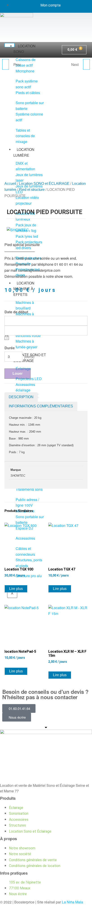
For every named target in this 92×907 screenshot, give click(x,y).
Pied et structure (32, 190)
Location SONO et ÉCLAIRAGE (44, 183)
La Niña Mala (72, 902)
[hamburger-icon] (9, 45)
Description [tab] (21, 397)
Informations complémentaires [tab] (41, 406)
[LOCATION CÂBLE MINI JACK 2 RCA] (86, 64)
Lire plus (16, 589)
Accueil (10, 183)
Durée (9, 347)
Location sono (24, 48)
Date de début (16, 311)
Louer (18, 373)
